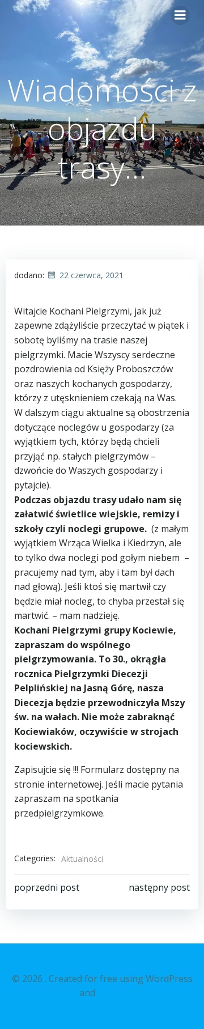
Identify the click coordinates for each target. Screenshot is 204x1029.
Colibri (111, 993)
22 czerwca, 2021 (92, 275)
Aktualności (82, 858)
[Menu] (180, 15)
